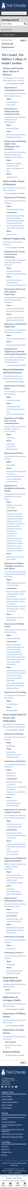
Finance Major (10, 105)
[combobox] (14, 13)
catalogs (4, 1176)
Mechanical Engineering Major (16, 338)
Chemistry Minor (11, 800)
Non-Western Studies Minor (15, 685)
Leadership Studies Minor (13, 993)
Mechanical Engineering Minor (16, 345)
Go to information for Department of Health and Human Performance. (15, 866)
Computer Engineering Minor (15, 317)
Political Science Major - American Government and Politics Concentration (15, 647)
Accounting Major (12, 102)
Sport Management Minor (14, 894)
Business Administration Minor (16, 134)
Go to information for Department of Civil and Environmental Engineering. (15, 262)
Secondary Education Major (15, 209)
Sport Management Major (14, 882)
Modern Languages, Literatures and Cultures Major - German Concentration (16, 601)
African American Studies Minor (16, 471)
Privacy (10, 1172)
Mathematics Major (12, 912)
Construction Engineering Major (16, 274)
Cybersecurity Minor (12, 851)
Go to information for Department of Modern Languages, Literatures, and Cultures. (15, 574)
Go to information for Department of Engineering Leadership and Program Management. (15, 359)
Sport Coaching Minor (13, 891)
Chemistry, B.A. (11, 773)
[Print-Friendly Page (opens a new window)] (23, 40)
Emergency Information (8, 1170)
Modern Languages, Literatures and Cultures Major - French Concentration (16, 594)
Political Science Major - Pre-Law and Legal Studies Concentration (15, 661)
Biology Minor (10, 752)
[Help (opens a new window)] (26, 40)
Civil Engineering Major (13, 271)
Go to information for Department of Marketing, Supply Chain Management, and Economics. (15, 154)
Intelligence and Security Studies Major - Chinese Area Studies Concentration (15, 523)
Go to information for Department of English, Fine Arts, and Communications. (15, 429)
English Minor (10, 444)
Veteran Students (7, 1105)
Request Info (5, 1149)
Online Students (7, 1108)
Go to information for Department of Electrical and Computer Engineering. (15, 300)
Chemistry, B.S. (11, 775)
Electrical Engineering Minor (15, 320)
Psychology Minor (12, 710)
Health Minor (10, 889)
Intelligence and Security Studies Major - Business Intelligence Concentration (14, 516)
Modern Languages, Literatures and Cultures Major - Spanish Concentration (16, 608)
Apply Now (5, 1146)
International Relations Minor (15, 476)
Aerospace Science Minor (14, 971)
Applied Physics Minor (13, 973)
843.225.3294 (6, 1084)
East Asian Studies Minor (14, 675)
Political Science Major (13, 638)
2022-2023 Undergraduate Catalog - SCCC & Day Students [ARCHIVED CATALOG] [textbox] (14, 13)
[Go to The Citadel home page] (14, 5)
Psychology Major (12, 704)
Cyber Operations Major (14, 827)
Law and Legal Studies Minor (15, 414)
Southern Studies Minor (13, 479)
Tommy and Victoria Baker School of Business (13, 1118)
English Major (10, 438)
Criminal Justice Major (13, 400)
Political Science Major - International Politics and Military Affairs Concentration (15, 654)
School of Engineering (8, 1122)
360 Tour (4, 1155)
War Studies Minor (12, 481)
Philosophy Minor (12, 449)
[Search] (25, 24)
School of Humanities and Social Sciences (12, 1125)
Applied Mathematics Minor (15, 927)
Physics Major (10, 964)
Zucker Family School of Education (12, 1134)
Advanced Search (6, 29)
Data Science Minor (12, 854)
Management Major (12, 128)
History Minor (10, 474)
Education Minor (11, 234)
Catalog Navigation (9, 35)
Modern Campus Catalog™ (17, 1180)
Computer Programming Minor (16, 844)
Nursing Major (11, 948)
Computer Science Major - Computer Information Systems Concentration (16, 835)
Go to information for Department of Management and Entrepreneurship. (15, 119)
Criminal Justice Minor (13, 406)
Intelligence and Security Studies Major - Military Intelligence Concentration (14, 548)
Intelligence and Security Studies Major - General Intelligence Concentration (14, 540)
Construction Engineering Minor (16, 285)
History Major (10, 465)
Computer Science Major (14, 824)
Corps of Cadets (6, 1096)
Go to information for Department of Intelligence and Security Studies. (15, 496)
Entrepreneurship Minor (14, 137)
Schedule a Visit (6, 1152)
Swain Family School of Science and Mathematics (13, 1130)
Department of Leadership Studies (12, 1137)
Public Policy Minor (12, 688)
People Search (17, 1172)
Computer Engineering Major (15, 308)
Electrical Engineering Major (15, 311)
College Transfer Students (10, 1102)
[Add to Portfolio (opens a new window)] (21, 40)
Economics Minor (11, 177)
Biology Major (10, 746)
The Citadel (11, 1169)
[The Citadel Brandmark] (14, 1071)
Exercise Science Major (13, 875)
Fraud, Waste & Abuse (20, 1170)
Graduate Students (7, 1099)
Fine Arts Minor (11, 446)
